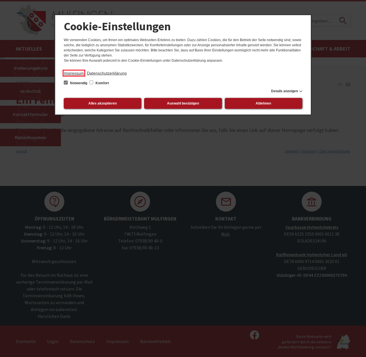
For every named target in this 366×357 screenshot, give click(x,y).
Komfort (102, 83)
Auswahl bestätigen (183, 103)
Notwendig (78, 83)
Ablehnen (263, 103)
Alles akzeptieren (102, 103)
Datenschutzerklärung (107, 73)
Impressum (74, 73)
